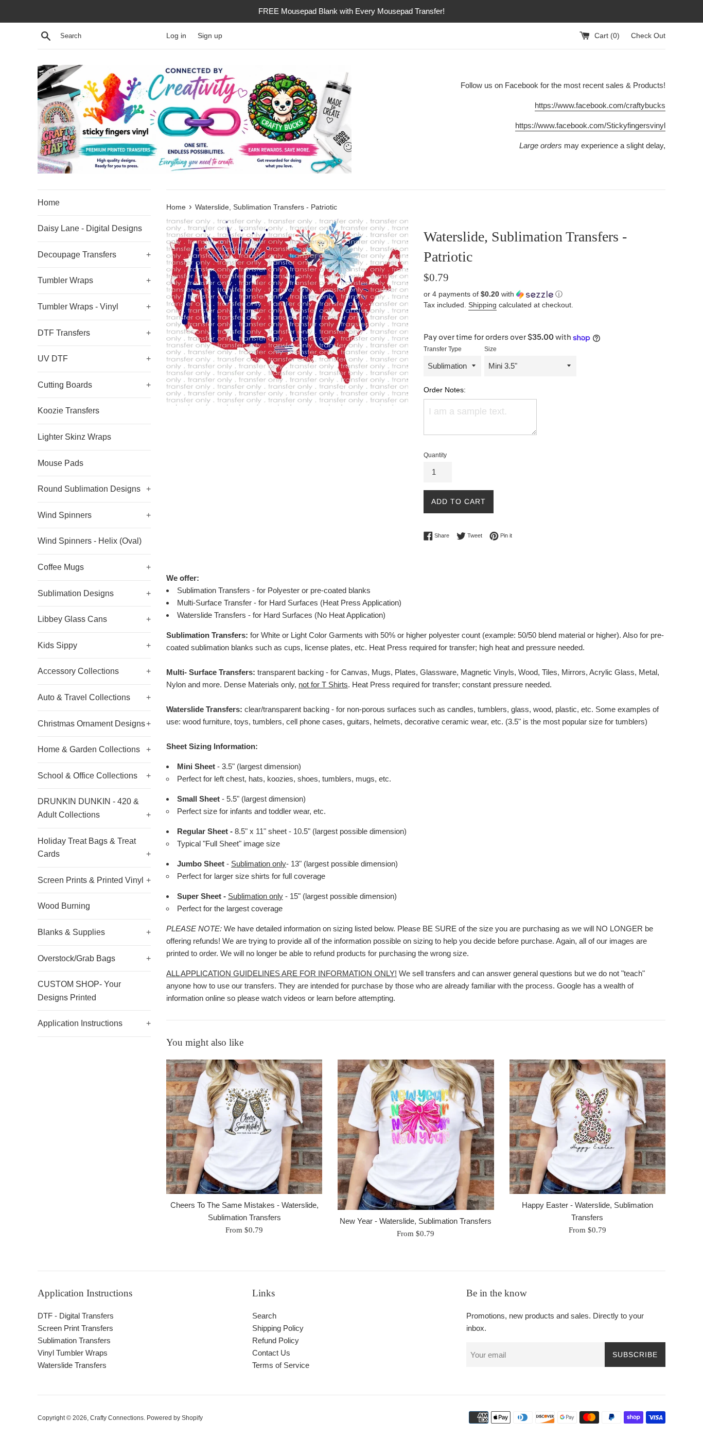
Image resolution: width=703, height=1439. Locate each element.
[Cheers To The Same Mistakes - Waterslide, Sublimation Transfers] (244, 1127)
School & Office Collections (94, 775)
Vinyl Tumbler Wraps (73, 1352)
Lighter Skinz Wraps (74, 436)
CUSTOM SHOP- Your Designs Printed (79, 991)
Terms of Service (280, 1365)
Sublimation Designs (94, 593)
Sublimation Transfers (74, 1340)
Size (490, 349)
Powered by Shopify (175, 1417)
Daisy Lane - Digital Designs (90, 228)
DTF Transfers (94, 332)
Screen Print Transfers (75, 1328)
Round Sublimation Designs (94, 488)
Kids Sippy (94, 645)
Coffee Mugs (94, 567)
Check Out (648, 36)
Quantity (435, 455)
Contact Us (271, 1352)
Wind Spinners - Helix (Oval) (90, 540)
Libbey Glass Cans (94, 619)
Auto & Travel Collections (94, 697)
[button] (544, 294)
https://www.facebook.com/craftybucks (600, 105)
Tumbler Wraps (94, 280)
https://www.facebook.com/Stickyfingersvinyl (590, 125)
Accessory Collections (94, 671)
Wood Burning (64, 905)
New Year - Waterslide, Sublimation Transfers (415, 1221)
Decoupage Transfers (94, 254)
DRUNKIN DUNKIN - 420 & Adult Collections (94, 808)
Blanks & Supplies (94, 932)
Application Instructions (94, 1023)
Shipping (482, 305)
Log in (176, 36)
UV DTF (94, 358)
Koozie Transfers (68, 410)
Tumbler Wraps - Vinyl (94, 306)
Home (49, 202)
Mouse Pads (60, 463)
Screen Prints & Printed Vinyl (94, 880)
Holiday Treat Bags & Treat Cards (94, 848)
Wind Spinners (94, 515)
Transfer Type (443, 349)
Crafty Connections (117, 1417)
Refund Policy (275, 1340)
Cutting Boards (94, 384)
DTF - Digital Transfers (76, 1315)
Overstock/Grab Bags (94, 958)
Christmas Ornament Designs (94, 723)
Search (264, 1315)
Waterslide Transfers (72, 1365)
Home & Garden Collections (94, 749)
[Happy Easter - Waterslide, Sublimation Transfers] (587, 1127)
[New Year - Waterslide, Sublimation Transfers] (416, 1135)
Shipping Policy (278, 1328)
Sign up (210, 36)
